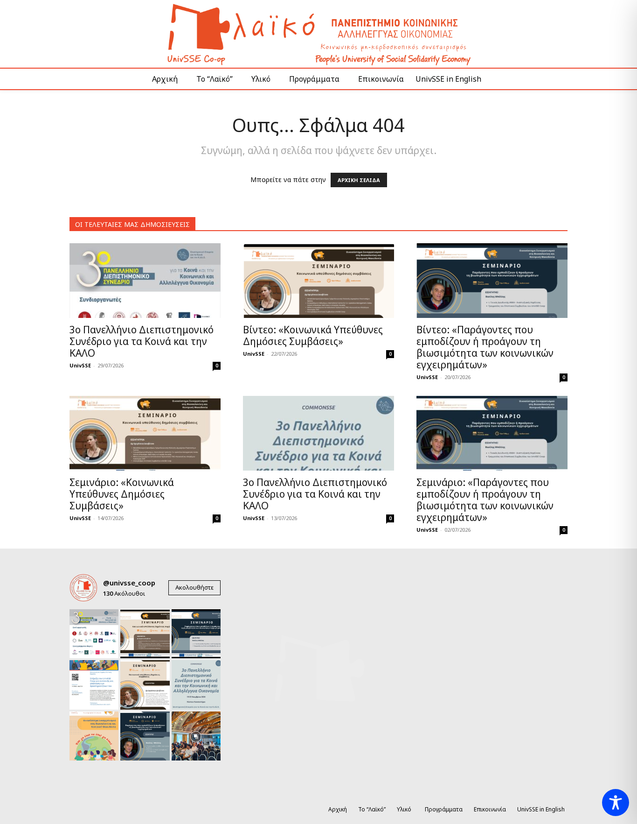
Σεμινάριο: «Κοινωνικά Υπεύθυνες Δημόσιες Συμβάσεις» (121, 494)
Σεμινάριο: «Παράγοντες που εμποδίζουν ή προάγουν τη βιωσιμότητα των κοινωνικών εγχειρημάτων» (485, 500)
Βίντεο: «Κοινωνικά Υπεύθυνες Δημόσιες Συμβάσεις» (313, 335)
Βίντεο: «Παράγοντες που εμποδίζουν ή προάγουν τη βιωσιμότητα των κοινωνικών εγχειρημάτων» (485, 347)
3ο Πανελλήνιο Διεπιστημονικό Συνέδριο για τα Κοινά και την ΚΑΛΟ (141, 341)
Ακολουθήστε (194, 587)
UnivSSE (80, 365)
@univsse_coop (129, 582)
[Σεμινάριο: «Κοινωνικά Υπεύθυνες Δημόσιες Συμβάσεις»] (145, 433)
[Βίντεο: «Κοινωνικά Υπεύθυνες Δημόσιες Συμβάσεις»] (318, 280)
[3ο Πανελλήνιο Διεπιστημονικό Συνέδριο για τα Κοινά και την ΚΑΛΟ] (145, 280)
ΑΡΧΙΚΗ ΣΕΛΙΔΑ (359, 179)
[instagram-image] (93, 633)
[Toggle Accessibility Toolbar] (615, 802)
